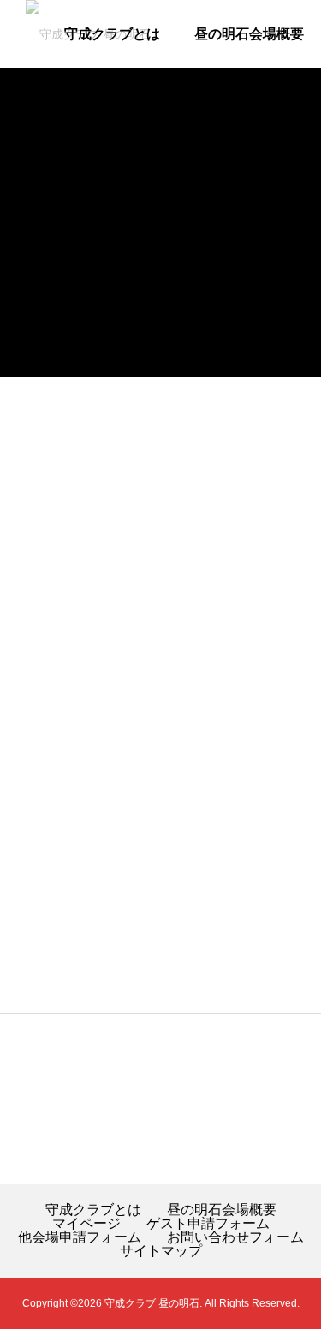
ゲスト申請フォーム (242, 102)
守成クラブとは (93, 1210)
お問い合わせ (263, 170)
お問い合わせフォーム (235, 1237)
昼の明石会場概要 (249, 34)
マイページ (112, 102)
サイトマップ (161, 1251)
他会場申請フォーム (125, 170)
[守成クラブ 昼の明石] (120, 34)
